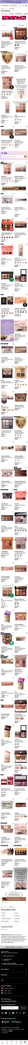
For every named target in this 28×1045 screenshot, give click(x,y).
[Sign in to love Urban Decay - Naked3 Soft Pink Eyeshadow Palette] (13, 678)
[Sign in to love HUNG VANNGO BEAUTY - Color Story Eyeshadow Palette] (13, 219)
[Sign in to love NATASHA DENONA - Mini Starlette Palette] (13, 563)
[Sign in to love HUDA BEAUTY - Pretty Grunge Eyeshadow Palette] (13, 490)
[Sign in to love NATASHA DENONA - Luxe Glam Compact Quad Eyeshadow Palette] (26, 537)
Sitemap (22, 1029)
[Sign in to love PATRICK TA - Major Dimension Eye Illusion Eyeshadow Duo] (26, 244)
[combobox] (15, 5)
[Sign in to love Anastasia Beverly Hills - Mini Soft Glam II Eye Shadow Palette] (26, 845)
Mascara (12, 934)
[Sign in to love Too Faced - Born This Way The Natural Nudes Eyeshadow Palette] (13, 512)
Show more (4, 929)
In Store (11, 13)
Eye (6, 8)
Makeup (2, 8)
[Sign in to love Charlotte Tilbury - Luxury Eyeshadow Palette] (26, 751)
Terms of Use (10, 1029)
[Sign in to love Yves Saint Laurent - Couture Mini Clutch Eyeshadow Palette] (13, 295)
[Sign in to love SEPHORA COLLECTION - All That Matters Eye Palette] (26, 28)
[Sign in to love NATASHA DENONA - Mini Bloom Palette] (13, 700)
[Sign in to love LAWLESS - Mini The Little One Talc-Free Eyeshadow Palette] (13, 269)
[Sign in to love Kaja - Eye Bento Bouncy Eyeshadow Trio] (13, 391)
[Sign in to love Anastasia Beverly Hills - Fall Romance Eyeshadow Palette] (26, 775)
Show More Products (14, 894)
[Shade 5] (12, 145)
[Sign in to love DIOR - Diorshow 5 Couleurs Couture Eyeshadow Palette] (26, 512)
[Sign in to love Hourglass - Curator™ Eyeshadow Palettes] (26, 366)
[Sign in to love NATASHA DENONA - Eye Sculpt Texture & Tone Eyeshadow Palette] (26, 442)
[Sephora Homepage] (5, 6)
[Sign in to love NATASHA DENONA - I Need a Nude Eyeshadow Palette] (13, 467)
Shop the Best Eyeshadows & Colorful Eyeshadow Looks (11, 935)
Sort (5, 13)
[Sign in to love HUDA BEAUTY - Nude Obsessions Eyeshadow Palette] (13, 537)
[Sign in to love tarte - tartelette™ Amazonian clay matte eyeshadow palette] (13, 610)
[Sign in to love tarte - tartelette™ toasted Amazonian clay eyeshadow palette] (13, 725)
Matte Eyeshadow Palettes (17, 939)
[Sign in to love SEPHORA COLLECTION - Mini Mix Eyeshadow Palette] (26, 295)
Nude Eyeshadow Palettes (7, 942)
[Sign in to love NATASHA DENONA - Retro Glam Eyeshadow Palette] (13, 799)
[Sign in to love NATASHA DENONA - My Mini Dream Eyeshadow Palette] (13, 442)
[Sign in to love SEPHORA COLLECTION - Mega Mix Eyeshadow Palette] (13, 77)
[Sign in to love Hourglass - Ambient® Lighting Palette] (26, 799)
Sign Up (23, 1008)
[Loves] (22, 6)
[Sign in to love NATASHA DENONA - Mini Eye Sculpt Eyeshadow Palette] (26, 194)
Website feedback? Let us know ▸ (14, 947)
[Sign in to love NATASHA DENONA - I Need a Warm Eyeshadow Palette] (26, 610)
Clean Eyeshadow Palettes (17, 941)
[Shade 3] (7, 94)
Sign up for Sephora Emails (8, 1004)
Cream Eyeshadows (6, 939)
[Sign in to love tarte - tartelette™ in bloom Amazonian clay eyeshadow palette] (26, 678)
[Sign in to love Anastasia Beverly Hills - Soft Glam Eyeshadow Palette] (26, 219)
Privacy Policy (4, 1029)
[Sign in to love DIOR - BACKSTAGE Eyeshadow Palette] (26, 101)
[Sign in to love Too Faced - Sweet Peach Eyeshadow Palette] (26, 490)
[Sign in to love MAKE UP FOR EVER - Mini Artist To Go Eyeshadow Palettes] (26, 585)
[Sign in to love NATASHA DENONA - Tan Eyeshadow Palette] (26, 391)
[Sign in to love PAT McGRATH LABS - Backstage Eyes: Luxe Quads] (13, 775)
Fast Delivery (19, 13)
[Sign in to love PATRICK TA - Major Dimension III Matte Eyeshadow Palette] (26, 633)
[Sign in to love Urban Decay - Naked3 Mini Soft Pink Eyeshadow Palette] (26, 563)
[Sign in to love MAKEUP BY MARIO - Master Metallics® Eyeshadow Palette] (13, 868)
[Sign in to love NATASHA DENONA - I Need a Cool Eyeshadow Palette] (13, 194)
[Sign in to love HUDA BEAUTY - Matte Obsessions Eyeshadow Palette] (26, 655)
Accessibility (17, 1029)
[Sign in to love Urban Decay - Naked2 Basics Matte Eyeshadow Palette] (26, 344)
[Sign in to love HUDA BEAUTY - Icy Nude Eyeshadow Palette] (13, 344)
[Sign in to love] (13, 52)
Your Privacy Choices (5, 1030)
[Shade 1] (15, 45)
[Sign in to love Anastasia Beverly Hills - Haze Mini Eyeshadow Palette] (13, 417)
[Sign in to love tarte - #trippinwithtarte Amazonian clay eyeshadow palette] (13, 751)
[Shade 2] (18, 45)
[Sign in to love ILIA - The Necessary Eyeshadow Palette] (13, 585)
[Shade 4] (10, 94)
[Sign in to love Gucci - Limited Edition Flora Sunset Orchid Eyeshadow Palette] (13, 655)
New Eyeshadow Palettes (18, 937)
